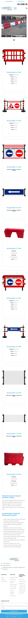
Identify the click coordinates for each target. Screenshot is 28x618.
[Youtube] (21, 4)
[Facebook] (18, 4)
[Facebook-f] (10, 616)
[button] (15, 8)
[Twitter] (20, 4)
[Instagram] (23, 4)
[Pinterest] (26, 4)
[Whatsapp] (25, 4)
